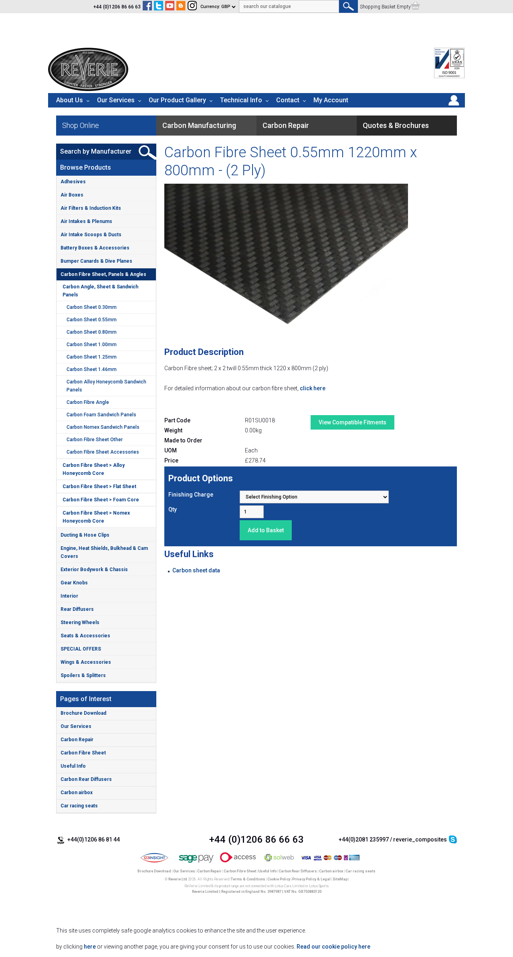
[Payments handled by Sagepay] (196, 863)
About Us (69, 100)
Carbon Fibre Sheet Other (95, 439)
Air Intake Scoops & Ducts (91, 234)
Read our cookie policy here (333, 946)
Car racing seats (79, 806)
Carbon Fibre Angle (88, 402)
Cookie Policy (278, 879)
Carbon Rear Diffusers (86, 779)
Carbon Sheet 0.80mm (92, 332)
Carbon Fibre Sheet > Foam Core (101, 500)
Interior (69, 596)
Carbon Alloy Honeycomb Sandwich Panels (106, 386)
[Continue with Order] (415, 7)
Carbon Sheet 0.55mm (92, 319)
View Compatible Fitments (352, 422)
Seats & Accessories (85, 636)
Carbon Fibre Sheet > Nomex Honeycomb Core (96, 517)
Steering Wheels (80, 622)
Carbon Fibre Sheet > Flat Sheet (99, 486)
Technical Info (241, 100)
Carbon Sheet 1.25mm (92, 357)
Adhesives (73, 182)
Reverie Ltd (177, 879)
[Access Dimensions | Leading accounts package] (238, 863)
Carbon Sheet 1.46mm (92, 369)
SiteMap (340, 879)
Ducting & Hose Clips (85, 535)
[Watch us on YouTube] (169, 7)
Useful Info (73, 766)
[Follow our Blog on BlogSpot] (181, 7)
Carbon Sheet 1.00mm (92, 344)
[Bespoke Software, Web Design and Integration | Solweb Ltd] (279, 863)
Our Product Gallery (177, 100)
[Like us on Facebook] (147, 7)
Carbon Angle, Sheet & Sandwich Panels (100, 291)
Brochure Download (83, 713)
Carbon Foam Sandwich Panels (101, 415)
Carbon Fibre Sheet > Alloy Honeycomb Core (94, 469)
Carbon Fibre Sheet (83, 753)
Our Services (116, 100)
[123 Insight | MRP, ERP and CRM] (154, 863)
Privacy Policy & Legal (311, 879)
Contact (287, 100)
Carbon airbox (77, 792)
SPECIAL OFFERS (81, 649)
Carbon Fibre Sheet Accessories (103, 452)
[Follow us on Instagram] (192, 7)
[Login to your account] (453, 105)
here (90, 946)
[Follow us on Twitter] (158, 7)
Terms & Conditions (248, 879)
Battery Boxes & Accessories (95, 248)
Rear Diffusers (77, 609)
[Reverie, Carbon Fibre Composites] (88, 89)
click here (312, 388)
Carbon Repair (77, 739)
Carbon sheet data (196, 570)
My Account (330, 100)
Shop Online (80, 125)
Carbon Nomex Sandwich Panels (103, 427)
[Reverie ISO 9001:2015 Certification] (449, 76)
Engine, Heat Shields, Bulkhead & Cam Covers (104, 552)
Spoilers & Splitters (83, 675)
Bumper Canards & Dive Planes (96, 261)
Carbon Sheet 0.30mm (92, 307)
